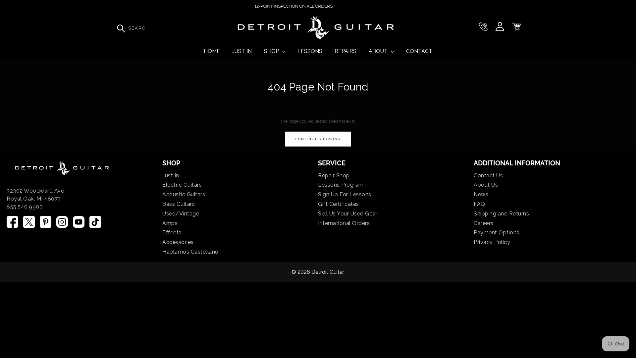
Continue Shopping (318, 139)
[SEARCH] (119, 28)
